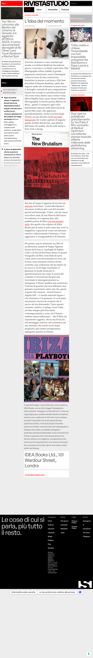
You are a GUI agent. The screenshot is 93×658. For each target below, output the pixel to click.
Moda (50, 536)
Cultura (51, 525)
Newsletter (53, 9)
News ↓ (4, 83)
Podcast (65, 9)
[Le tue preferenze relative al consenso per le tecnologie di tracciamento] (88, 653)
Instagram (87, 521)
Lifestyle (51, 532)
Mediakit (64, 529)
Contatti (64, 525)
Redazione (31, 26)
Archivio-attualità (31, 15)
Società (51, 548)
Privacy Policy (74, 522)
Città (50, 521)
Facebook (87, 529)
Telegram (86, 536)
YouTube (86, 532)
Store (39, 9)
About (28, 9)
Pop (49, 544)
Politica (51, 540)
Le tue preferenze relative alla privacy (57, 592)
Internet (51, 529)
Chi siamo (64, 521)
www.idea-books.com (35, 474)
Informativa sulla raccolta (23, 592)
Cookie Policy (74, 527)
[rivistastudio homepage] (46, 3)
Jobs (62, 532)
